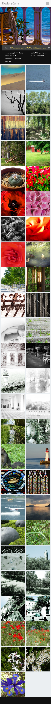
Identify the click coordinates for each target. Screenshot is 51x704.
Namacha (40, 56)
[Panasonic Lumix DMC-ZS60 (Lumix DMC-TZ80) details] (48, 48)
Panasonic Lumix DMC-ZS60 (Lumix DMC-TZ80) (29, 48)
